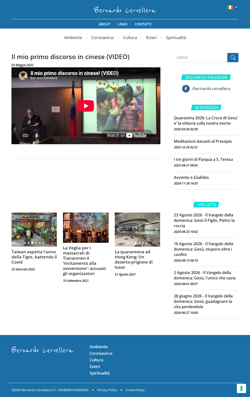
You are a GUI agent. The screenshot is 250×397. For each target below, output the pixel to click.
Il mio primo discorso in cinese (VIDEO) (70, 56)
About (104, 24)
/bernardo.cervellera (211, 88)
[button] (14, 230)
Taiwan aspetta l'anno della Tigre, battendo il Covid (34, 257)
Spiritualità (176, 37)
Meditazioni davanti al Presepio (203, 141)
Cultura (130, 37)
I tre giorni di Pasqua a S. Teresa (203, 159)
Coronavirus (102, 37)
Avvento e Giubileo (191, 177)
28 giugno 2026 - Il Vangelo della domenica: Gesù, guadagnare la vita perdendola (203, 301)
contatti (143, 24)
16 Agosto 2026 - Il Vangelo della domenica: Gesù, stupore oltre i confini (203, 249)
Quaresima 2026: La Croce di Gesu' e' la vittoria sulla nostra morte (206, 120)
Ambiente (73, 37)
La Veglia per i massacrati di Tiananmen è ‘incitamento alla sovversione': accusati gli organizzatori (84, 260)
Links (122, 24)
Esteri (151, 37)
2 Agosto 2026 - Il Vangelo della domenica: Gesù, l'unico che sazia (205, 275)
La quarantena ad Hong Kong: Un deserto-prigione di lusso (134, 259)
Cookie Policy (135, 390)
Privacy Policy (107, 390)
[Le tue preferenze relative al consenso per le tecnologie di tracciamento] (241, 388)
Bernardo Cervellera (125, 10)
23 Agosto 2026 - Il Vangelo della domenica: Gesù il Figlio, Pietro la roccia (204, 220)
